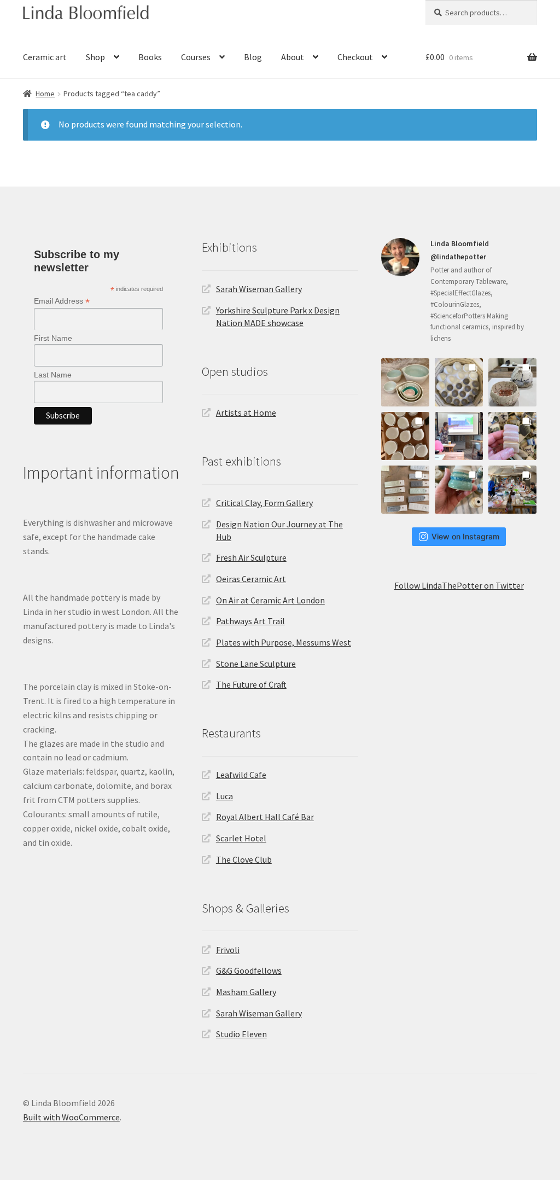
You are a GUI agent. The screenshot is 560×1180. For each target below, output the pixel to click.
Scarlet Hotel (241, 838)
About (292, 56)
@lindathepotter (458, 256)
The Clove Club (244, 859)
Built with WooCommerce (71, 1117)
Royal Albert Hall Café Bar (265, 816)
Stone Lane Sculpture (256, 663)
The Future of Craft (251, 684)
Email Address (62, 301)
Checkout (355, 56)
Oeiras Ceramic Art (251, 578)
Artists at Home (246, 412)
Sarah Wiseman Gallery (259, 288)
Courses (196, 56)
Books (150, 56)
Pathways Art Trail (250, 620)
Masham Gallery (246, 991)
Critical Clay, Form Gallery (264, 502)
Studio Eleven (241, 1033)
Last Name (53, 374)
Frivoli (228, 949)
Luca (224, 795)
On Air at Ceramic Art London (270, 600)
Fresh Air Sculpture (251, 557)
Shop (95, 56)
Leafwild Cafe (241, 774)
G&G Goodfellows (249, 970)
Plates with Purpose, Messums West (283, 642)
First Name (53, 338)
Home (45, 93)
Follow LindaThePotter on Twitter (459, 585)
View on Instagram (465, 536)
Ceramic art (45, 56)
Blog (253, 56)
